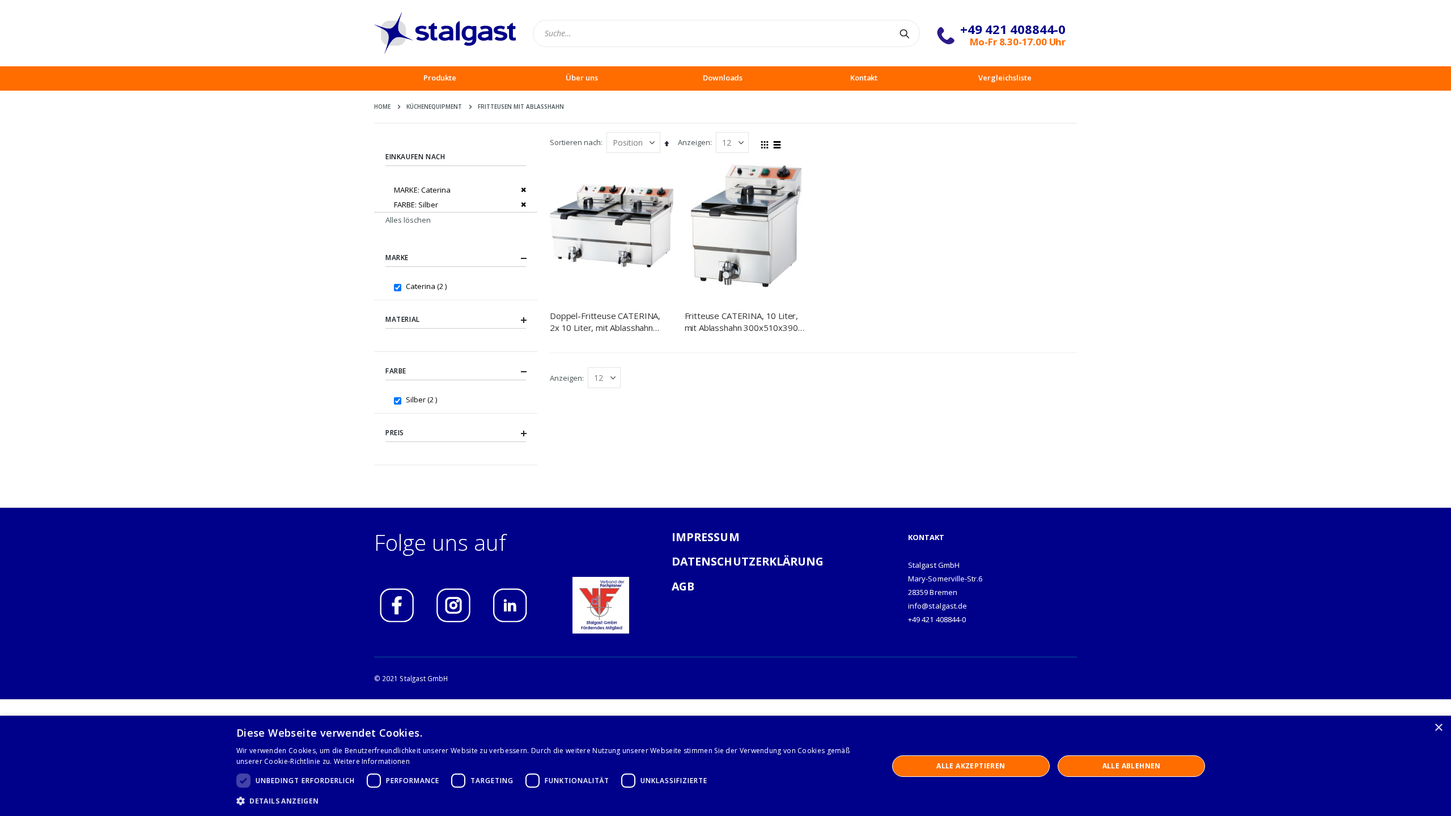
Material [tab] (402, 319)
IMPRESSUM (706, 537)
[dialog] (725, 766)
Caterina (427, 285)
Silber (423, 399)
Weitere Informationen (372, 761)
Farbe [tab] (395, 371)
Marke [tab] (397, 257)
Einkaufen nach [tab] (415, 157)
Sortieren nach (575, 142)
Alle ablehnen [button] (1131, 766)
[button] (552, 801)
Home (382, 106)
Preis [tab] (394, 432)
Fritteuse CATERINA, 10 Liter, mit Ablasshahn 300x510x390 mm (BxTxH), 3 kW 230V (742, 321)
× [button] (1438, 728)
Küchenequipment (434, 106)
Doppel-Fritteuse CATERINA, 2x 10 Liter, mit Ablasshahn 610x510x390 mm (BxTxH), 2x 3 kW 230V (609, 321)
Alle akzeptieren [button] (970, 766)
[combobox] (726, 33)
